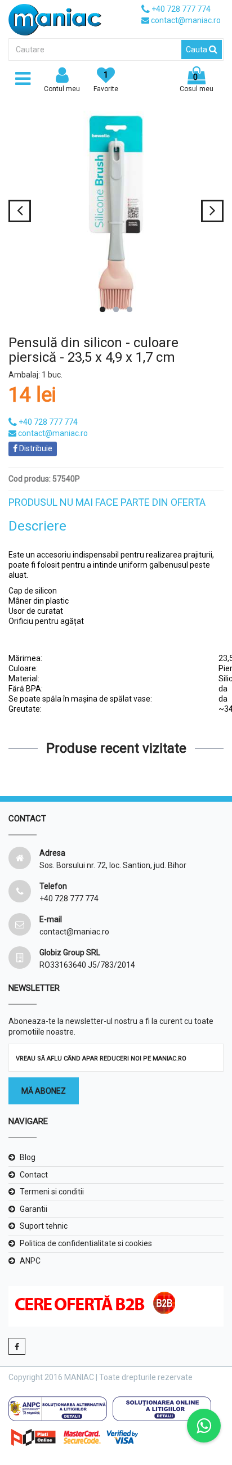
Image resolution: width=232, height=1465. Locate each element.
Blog (27, 1157)
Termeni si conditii (52, 1191)
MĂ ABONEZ (43, 1090)
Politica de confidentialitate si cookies (86, 1243)
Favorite (105, 81)
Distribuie (34, 448)
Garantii (33, 1209)
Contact (34, 1174)
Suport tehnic (44, 1225)
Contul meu (62, 89)
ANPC (30, 1260)
